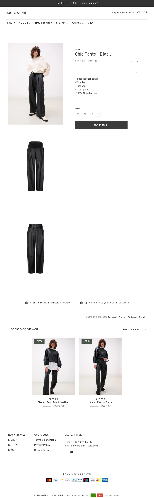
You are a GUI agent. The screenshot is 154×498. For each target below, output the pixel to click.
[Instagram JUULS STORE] (71, 452)
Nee (100, 495)
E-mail (142, 317)
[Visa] (55, 481)
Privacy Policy (42, 445)
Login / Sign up (119, 12)
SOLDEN (76, 23)
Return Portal (41, 450)
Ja (93, 495)
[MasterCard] (49, 481)
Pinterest (132, 317)
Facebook (113, 317)
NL (130, 12)
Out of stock (101, 125)
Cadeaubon (25, 23)
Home (77, 49)
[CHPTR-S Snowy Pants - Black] (100, 366)
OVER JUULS (41, 435)
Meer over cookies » (112, 495)
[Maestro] (86, 481)
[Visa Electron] (80, 481)
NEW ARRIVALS (43, 23)
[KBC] (74, 481)
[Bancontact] (61, 481)
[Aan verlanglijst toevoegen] (136, 72)
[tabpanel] (53, 376)
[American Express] (105, 481)
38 (91, 113)
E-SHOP (60, 23)
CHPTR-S (133, 62)
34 (78, 113)
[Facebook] (66, 452)
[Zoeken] (146, 12)
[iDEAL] (98, 481)
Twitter (122, 317)
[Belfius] (67, 481)
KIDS (90, 23)
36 (84, 113)
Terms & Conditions (45, 440)
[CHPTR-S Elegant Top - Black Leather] (53, 366)
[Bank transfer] (92, 481)
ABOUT (11, 23)
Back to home (131, 329)
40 (98, 113)
